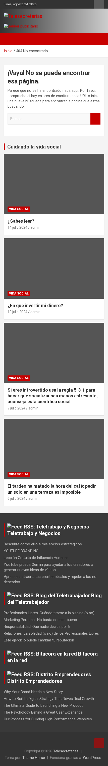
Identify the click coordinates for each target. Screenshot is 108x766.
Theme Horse (33, 757)
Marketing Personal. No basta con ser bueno (40, 619)
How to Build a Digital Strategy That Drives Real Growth (49, 698)
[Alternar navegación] (10, 39)
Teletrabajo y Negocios (34, 533)
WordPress (92, 757)
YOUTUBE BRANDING (21, 551)
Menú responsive (99, 4)
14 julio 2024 (17, 227)
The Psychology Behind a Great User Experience (43, 712)
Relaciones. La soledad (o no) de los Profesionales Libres (51, 633)
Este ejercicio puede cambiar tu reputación (39, 640)
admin (35, 227)
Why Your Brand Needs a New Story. (33, 692)
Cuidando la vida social (34, 147)
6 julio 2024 (16, 498)
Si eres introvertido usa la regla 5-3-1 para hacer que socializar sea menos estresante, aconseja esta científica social (53, 395)
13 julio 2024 (17, 312)
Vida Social (19, 209)
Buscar (95, 119)
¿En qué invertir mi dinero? (35, 305)
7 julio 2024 (16, 408)
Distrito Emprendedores (34, 681)
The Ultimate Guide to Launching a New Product (43, 705)
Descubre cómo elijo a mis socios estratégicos (43, 544)
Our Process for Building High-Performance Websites (48, 719)
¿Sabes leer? (21, 221)
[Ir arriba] (99, 743)
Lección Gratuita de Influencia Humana (36, 557)
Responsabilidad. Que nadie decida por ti (37, 626)
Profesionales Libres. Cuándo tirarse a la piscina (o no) (49, 613)
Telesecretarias (66, 751)
